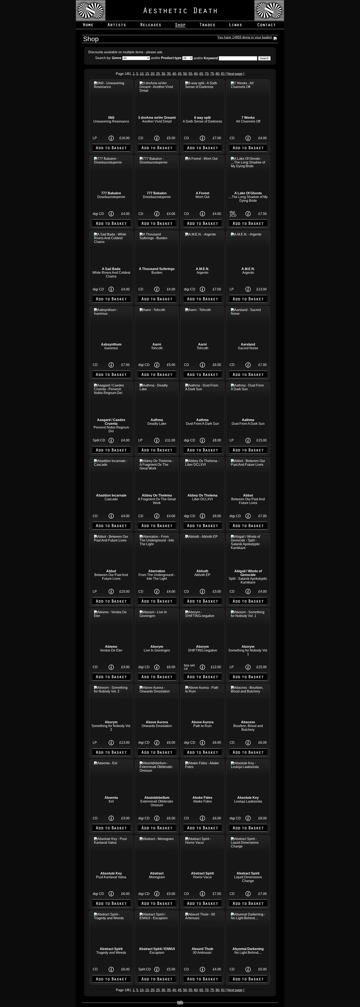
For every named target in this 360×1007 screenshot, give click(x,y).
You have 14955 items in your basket (244, 37)
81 (223, 74)
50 (185, 74)
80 (217, 74)
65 (201, 74)
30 (163, 74)
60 (196, 74)
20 (152, 74)
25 (158, 74)
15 (147, 74)
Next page (234, 74)
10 (142, 74)
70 (207, 74)
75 (212, 74)
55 (190, 74)
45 (179, 74)
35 (169, 74)
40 (174, 74)
